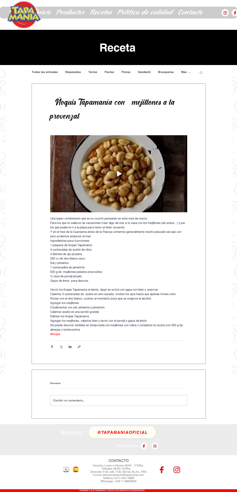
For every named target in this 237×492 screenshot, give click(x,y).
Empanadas (73, 72)
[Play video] (118, 173)
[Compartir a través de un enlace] (79, 346)
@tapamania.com (133, 474)
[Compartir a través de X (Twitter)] (61, 346)
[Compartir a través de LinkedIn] (70, 346)
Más (184, 72)
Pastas (109, 72)
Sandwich (144, 72)
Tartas (92, 72)
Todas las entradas (45, 72)
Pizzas (126, 72)
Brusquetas (166, 72)
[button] (70, 13)
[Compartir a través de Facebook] (52, 346)
